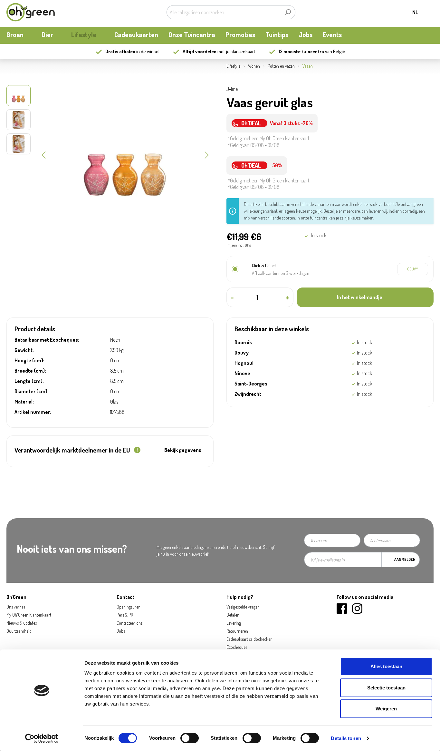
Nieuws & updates (21, 623)
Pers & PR (125, 615)
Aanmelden (405, 559)
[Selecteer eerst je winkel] (412, 269)
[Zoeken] (287, 12)
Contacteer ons (129, 623)
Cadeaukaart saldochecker (249, 639)
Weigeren (386, 708)
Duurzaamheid (19, 631)
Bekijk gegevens (182, 450)
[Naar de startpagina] (30, 12)
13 (301, 51)
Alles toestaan (386, 666)
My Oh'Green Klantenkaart (28, 615)
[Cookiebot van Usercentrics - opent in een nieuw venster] (42, 738)
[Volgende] (206, 154)
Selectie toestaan (386, 687)
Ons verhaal (16, 607)
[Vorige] (43, 154)
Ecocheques (236, 647)
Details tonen (346, 738)
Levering (233, 623)
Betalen (232, 615)
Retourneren (237, 631)
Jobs (121, 631)
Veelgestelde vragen (243, 607)
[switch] (189, 738)
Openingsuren (128, 607)
